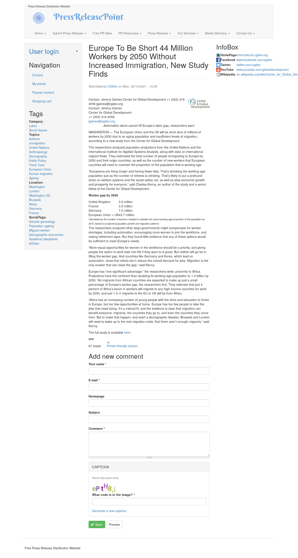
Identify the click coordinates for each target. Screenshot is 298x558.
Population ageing (41, 226)
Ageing (34, 178)
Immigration (37, 143)
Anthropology (38, 152)
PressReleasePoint (88, 18)
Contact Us (244, 33)
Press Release (158, 33)
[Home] (42, 17)
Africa (33, 204)
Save (98, 524)
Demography (38, 156)
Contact (37, 75)
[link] (53, 51)
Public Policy (37, 160)
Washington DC (39, 195)
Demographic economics (46, 234)
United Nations (39, 147)
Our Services (187, 33)
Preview (114, 524)
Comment (97, 428)
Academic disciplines (43, 239)
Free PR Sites (102, 33)
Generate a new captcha (109, 511)
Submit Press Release (68, 33)
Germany (35, 208)
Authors (34, 139)
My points (39, 83)
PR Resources (128, 33)
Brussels (35, 200)
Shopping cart (41, 101)
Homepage (96, 396)
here (127, 332)
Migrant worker (39, 230)
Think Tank (36, 165)
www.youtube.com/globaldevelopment (262, 69)
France (34, 213)
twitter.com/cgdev (248, 65)
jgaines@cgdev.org (102, 121)
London (34, 191)
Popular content (43, 92)
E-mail (94, 380)
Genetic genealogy (42, 221)
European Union (40, 169)
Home (39, 33)
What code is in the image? (113, 494)
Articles (34, 243)
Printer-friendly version (122, 346)
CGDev (113, 86)
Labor (33, 125)
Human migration (41, 173)
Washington (37, 186)
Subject (94, 412)
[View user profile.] (199, 104)
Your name (97, 364)
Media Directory (216, 33)
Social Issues (38, 130)
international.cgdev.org (252, 55)
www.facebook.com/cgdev (254, 59)
